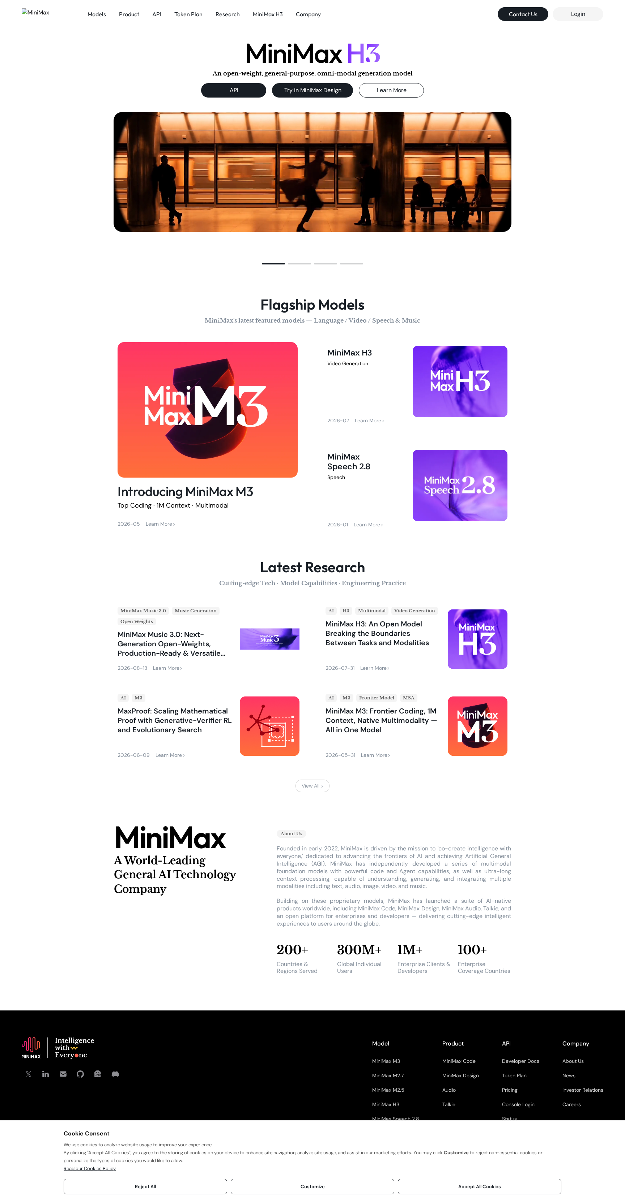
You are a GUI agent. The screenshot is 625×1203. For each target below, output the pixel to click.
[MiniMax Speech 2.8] (417, 488)
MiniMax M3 (386, 1061)
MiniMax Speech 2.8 (395, 1119)
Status (509, 1119)
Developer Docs (520, 1061)
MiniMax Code (459, 1061)
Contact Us (523, 14)
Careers (571, 1104)
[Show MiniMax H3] (273, 264)
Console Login (518, 1104)
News (568, 1075)
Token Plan (514, 1075)
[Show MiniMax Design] (299, 264)
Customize (313, 1186)
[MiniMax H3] (417, 384)
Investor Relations (582, 1090)
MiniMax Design (460, 1075)
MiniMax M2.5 (388, 1090)
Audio (449, 1090)
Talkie (448, 1104)
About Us (573, 1061)
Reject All (145, 1186)
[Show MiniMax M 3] (325, 264)
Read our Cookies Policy (90, 1168)
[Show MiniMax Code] (351, 264)
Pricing (510, 1090)
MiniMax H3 (385, 1104)
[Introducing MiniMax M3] (207, 436)
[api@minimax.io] (62, 1074)
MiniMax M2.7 (388, 1075)
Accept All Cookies (479, 1186)
